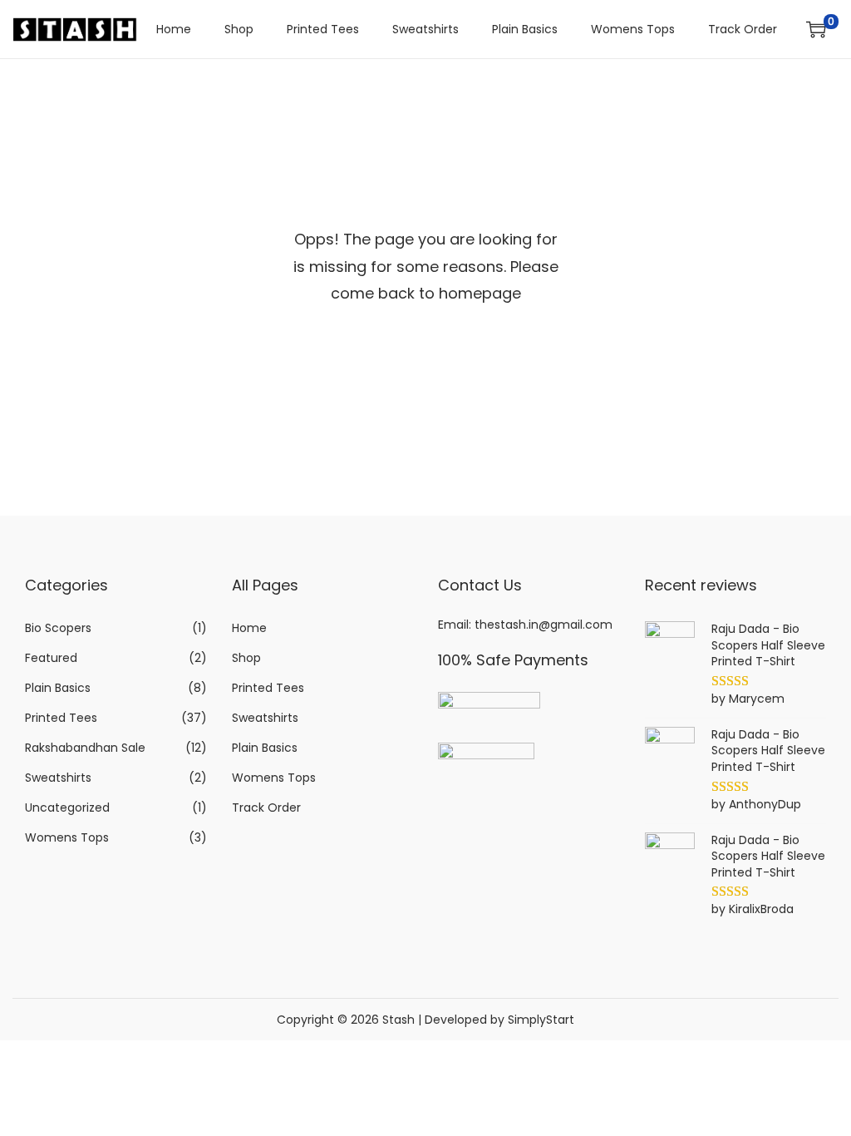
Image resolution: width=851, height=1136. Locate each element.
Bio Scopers (58, 628)
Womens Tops (67, 837)
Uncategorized (67, 807)
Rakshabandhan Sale (85, 747)
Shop (246, 657)
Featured (51, 657)
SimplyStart (541, 1019)
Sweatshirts (58, 777)
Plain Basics (58, 687)
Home (249, 628)
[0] (816, 29)
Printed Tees (61, 717)
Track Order (266, 807)
